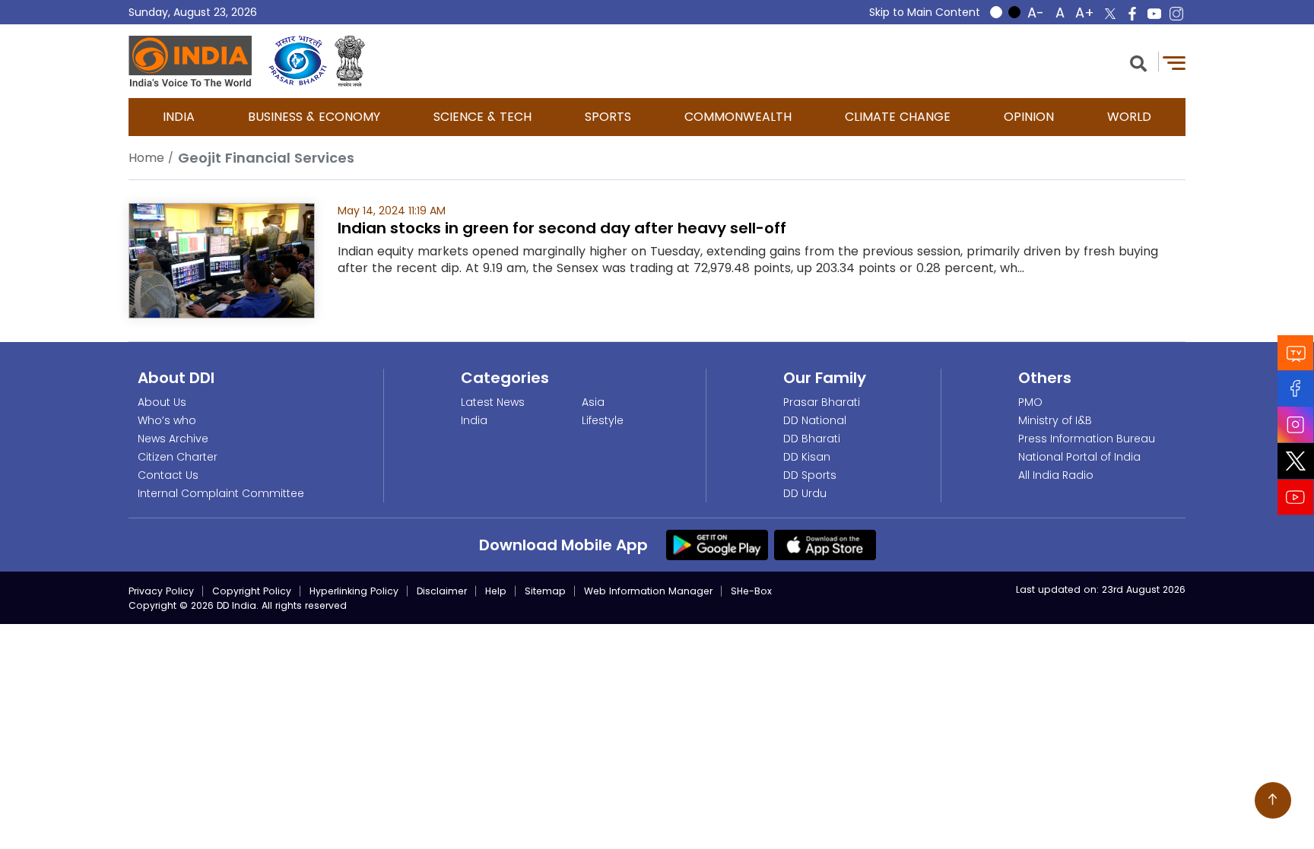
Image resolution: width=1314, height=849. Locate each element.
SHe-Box (751, 590)
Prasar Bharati (821, 402)
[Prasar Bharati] (297, 61)
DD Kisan (806, 456)
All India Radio (1055, 475)
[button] (1138, 62)
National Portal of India (1079, 456)
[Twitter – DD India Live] (1110, 14)
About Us (162, 402)
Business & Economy (314, 116)
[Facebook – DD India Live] (1132, 14)
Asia (593, 402)
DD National (814, 420)
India (179, 116)
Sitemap (545, 590)
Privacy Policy (161, 590)
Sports (608, 116)
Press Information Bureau (1086, 438)
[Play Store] (717, 544)
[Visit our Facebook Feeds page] (1296, 388)
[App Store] (825, 544)
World (1129, 116)
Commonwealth (738, 116)
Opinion (1029, 116)
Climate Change (898, 116)
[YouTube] (1296, 497)
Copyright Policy (251, 590)
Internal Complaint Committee (221, 493)
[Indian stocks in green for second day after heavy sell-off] (221, 259)
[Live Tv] (1296, 352)
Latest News (493, 402)
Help (495, 590)
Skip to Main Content (924, 12)
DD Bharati (811, 438)
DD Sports (809, 475)
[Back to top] (1273, 800)
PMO (1030, 402)
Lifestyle (603, 420)
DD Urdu (805, 493)
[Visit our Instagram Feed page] (1296, 424)
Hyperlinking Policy (353, 590)
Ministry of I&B (1055, 420)
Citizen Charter (177, 456)
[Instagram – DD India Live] (1176, 14)
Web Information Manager (648, 590)
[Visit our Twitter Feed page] (1296, 460)
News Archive (173, 438)
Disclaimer (442, 590)
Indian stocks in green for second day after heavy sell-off (562, 228)
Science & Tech (482, 116)
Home (146, 157)
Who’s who (167, 420)
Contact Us (168, 475)
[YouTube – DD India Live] (1154, 14)
